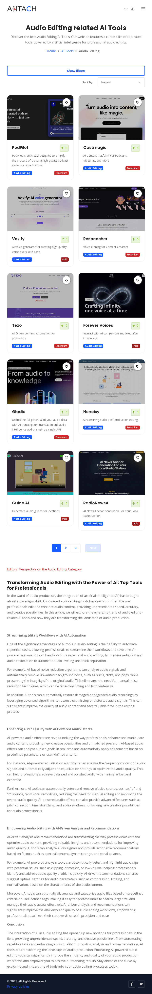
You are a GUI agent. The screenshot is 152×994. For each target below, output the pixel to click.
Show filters (76, 71)
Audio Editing (22, 173)
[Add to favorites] (66, 102)
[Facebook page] (131, 984)
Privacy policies (18, 986)
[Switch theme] (132, 9)
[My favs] (126, 9)
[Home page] (22, 9)
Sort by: (87, 82)
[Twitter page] (141, 984)
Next (93, 548)
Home (51, 51)
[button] (143, 9)
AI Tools (67, 51)
